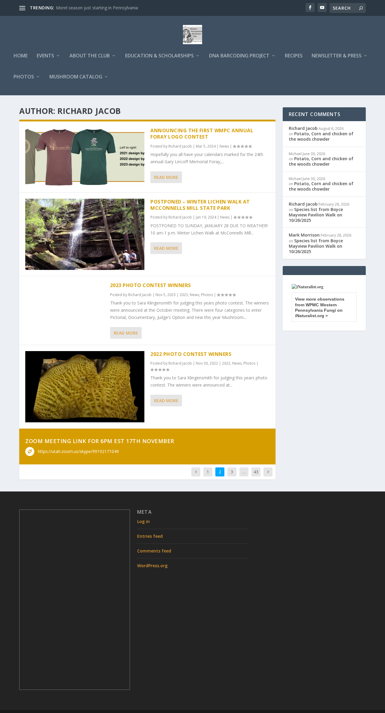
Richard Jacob (180, 146)
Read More (166, 177)
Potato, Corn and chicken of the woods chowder (321, 136)
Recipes (294, 56)
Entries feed (150, 536)
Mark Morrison (304, 235)
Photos (24, 77)
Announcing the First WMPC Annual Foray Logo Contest (201, 133)
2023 (184, 294)
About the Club (89, 56)
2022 (226, 363)
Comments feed (154, 551)
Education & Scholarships (159, 56)
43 (256, 472)
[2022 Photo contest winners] (84, 386)
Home (21, 56)
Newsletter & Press (337, 56)
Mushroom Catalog (75, 77)
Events (45, 56)
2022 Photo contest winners (190, 354)
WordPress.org (152, 565)
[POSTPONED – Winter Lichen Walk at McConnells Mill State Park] (84, 234)
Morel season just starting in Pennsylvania (97, 8)
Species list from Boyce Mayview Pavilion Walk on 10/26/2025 (316, 215)
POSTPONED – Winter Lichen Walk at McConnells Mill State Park (200, 204)
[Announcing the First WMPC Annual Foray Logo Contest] (84, 156)
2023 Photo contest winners (150, 285)
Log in (143, 521)
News (224, 146)
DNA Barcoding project (239, 56)
